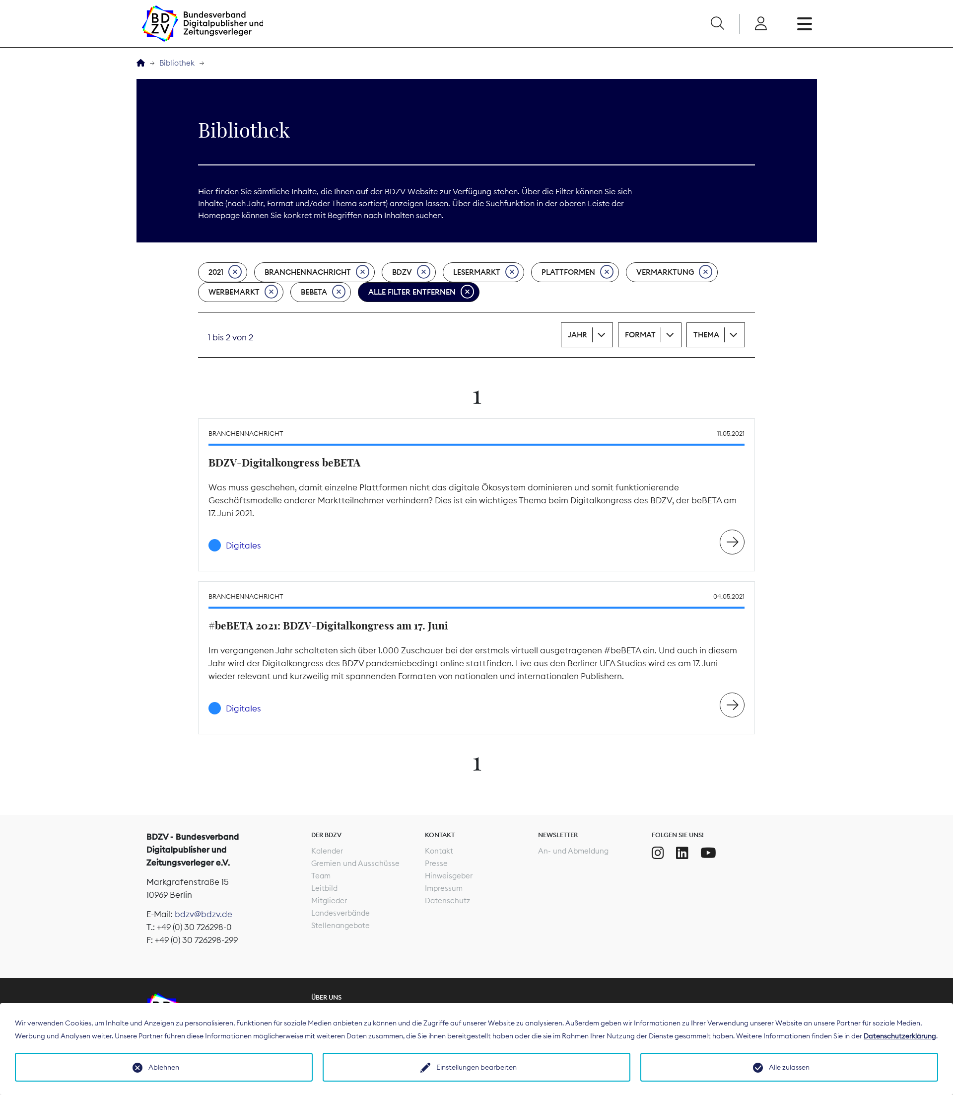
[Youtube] (708, 853)
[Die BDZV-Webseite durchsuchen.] (717, 23)
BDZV (402, 272)
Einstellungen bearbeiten (476, 1067)
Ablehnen (163, 1067)
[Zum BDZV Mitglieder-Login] (760, 23)
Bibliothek (177, 63)
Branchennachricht (308, 272)
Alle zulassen (789, 1067)
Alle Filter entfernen (412, 292)
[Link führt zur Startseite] (202, 23)
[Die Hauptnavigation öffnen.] (804, 23)
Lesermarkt (476, 272)
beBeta (314, 292)
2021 (215, 272)
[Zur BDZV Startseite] (140, 63)
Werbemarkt (234, 292)
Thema (706, 334)
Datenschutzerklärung (900, 1035)
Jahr (577, 334)
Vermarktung (665, 272)
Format (640, 334)
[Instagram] (658, 853)
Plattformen (568, 272)
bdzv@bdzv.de (203, 914)
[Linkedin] (682, 853)
